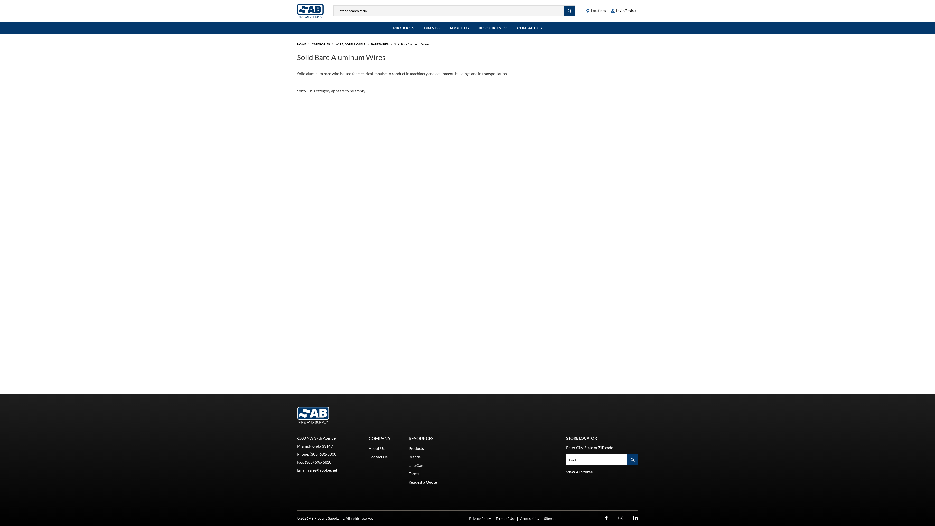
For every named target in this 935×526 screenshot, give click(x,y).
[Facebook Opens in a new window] (606, 518)
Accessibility (529, 519)
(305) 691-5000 (323, 454)
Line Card (417, 465)
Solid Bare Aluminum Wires (411, 44)
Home (301, 44)
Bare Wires (380, 44)
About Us (459, 28)
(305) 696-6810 (318, 462)
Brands (432, 28)
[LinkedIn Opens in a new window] (635, 518)
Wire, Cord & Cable (350, 44)
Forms (414, 473)
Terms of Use (505, 519)
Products (403, 28)
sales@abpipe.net (322, 470)
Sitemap (550, 519)
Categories (321, 44)
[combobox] (449, 11)
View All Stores (579, 472)
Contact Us (529, 28)
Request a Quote (423, 482)
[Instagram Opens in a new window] (620, 518)
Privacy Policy (480, 519)
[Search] (569, 11)
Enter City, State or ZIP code (589, 447)
